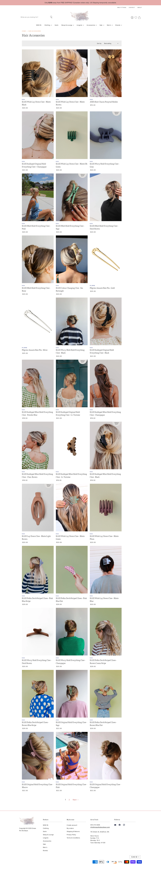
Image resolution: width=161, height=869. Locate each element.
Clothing (47, 25)
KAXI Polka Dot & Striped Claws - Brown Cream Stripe (103, 661)
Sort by (99, 43)
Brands (118, 25)
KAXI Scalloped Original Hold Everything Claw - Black (102, 351)
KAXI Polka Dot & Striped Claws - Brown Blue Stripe (35, 723)
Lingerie (80, 25)
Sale (101, 25)
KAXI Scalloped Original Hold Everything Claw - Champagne (34, 165)
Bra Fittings (121, 7)
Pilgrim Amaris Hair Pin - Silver (35, 349)
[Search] (51, 17)
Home (24, 31)
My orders (70, 828)
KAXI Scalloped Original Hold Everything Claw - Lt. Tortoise (68, 413)
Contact (132, 7)
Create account (72, 825)
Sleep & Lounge (67, 25)
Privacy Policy (71, 834)
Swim (56, 25)
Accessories (91, 25)
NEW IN (38, 25)
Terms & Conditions (73, 838)
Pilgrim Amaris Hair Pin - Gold (102, 287)
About (139, 7)
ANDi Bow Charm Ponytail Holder (104, 101)
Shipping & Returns (73, 831)
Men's (109, 25)
